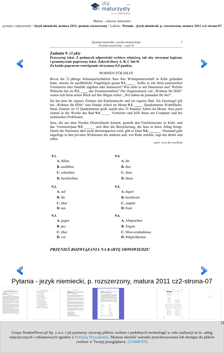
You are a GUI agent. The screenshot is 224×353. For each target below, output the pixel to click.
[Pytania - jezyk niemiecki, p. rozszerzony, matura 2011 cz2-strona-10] (205, 303)
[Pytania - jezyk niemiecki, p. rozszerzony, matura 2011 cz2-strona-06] (76, 303)
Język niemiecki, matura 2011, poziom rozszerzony (70, 26)
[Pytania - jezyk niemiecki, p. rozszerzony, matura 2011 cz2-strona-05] (43, 303)
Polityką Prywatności (91, 337)
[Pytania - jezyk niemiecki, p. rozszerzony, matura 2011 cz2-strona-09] (173, 303)
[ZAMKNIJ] (138, 341)
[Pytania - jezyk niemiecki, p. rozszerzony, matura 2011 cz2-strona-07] (108, 303)
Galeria (115, 26)
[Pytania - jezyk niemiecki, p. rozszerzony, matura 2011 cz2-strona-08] (140, 303)
